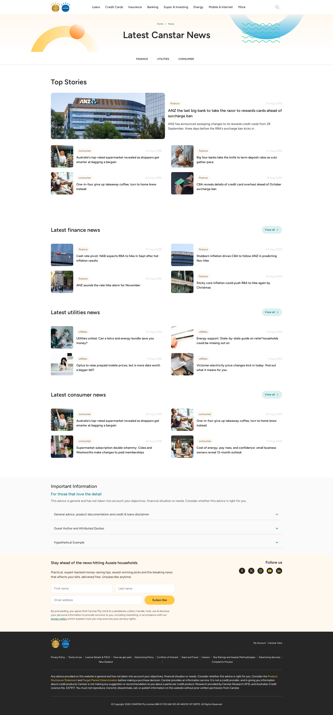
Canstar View (275, 643)
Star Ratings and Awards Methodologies (234, 657)
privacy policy (59, 618)
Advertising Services (269, 657)
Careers (206, 657)
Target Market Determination (100, 680)
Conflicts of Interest (167, 657)
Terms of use (75, 657)
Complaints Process (222, 662)
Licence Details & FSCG (97, 657)
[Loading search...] (277, 7)
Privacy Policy (58, 657)
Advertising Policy (144, 657)
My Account (259, 643)
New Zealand (106, 662)
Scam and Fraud (190, 657)
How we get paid (122, 657)
